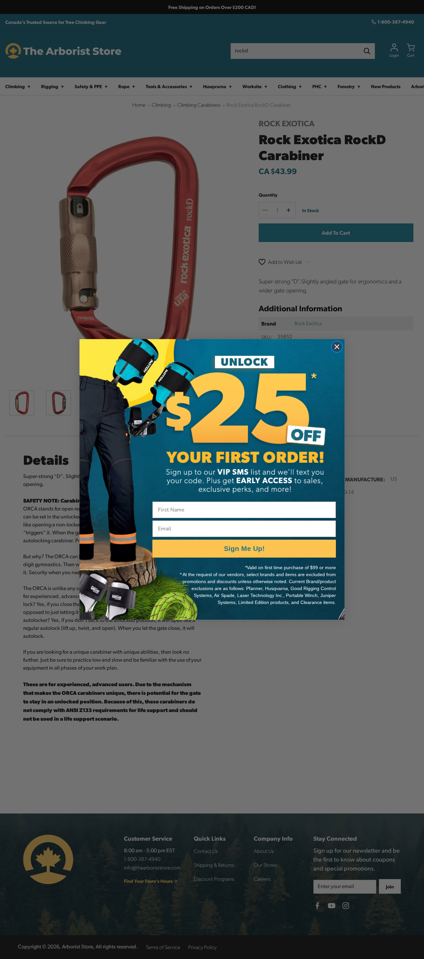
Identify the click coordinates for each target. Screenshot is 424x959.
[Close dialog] (337, 347)
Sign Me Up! (244, 548)
